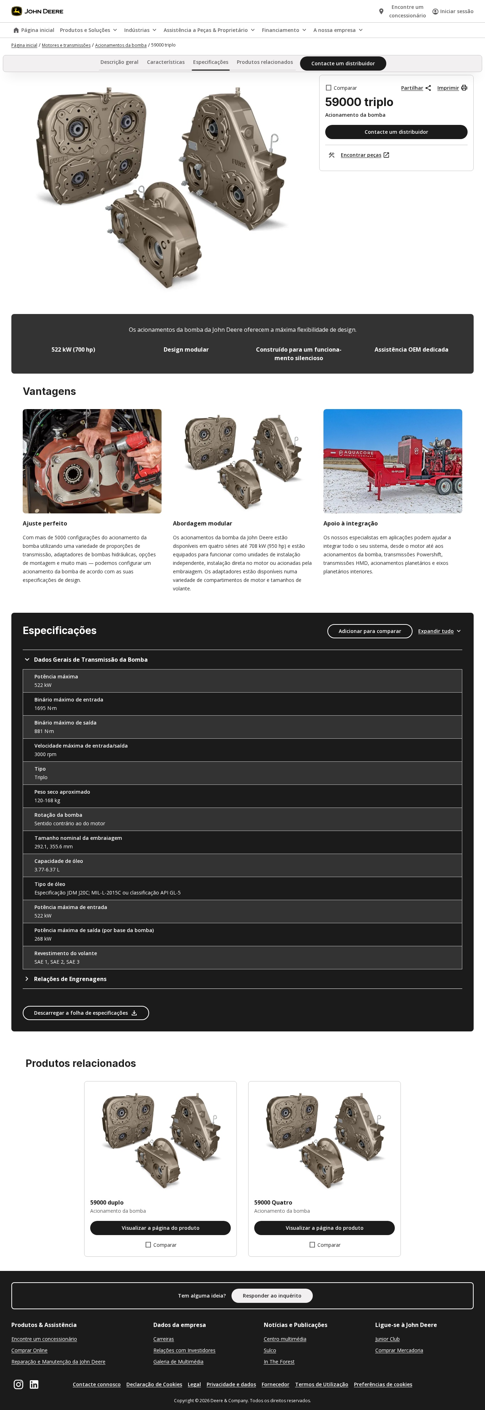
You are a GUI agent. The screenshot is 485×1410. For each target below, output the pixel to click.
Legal (194, 1384)
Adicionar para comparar (370, 631)
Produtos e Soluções (85, 30)
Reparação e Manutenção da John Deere (58, 1361)
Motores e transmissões (66, 45)
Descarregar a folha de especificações (81, 1012)
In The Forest (279, 1361)
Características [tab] (166, 62)
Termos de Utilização (321, 1384)
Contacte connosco (97, 1384)
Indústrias (136, 30)
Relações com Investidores (184, 1350)
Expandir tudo (436, 631)
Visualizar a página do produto (161, 1227)
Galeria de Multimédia (178, 1361)
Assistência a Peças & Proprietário (206, 30)
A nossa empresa (335, 30)
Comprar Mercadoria (399, 1350)
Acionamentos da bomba (121, 45)
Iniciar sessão (457, 11)
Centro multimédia (285, 1338)
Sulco (270, 1350)
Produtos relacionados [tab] (265, 62)
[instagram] (18, 1384)
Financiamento (280, 30)
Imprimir (448, 87)
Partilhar (412, 87)
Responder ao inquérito (272, 1295)
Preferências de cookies (383, 1384)
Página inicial (37, 30)
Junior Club (387, 1338)
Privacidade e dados (231, 1384)
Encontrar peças (361, 155)
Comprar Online (29, 1350)
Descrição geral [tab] (119, 62)
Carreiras (163, 1338)
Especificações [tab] (210, 62)
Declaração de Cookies (154, 1384)
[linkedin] (34, 1384)
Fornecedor (275, 1384)
